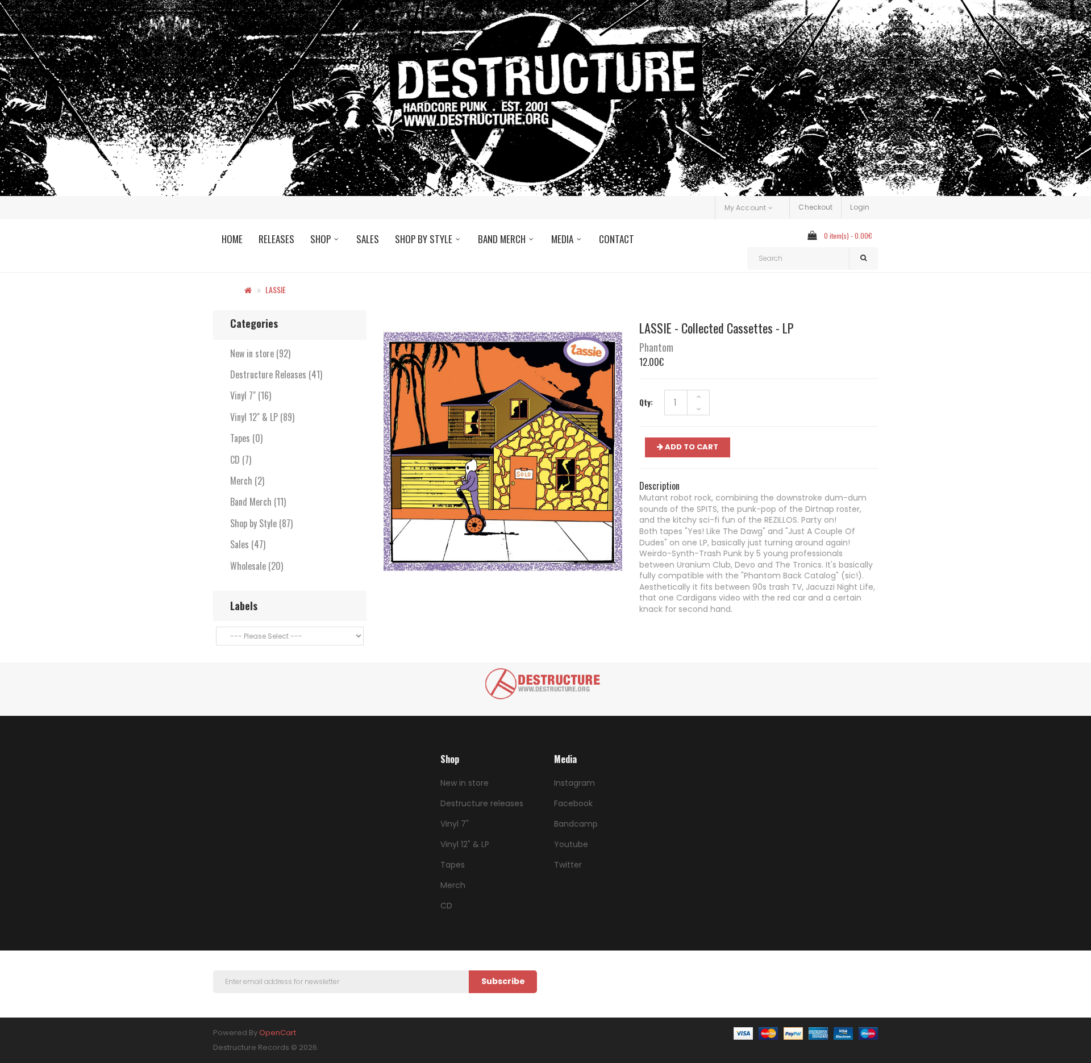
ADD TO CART (690, 446)
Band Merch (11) (258, 501)
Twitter (568, 864)
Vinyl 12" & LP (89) (262, 417)
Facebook (573, 803)
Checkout (815, 207)
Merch (452, 885)
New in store (464, 783)
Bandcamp (576, 823)
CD (446, 905)
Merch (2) (247, 480)
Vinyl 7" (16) (250, 395)
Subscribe (503, 981)
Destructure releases (481, 803)
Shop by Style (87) (261, 523)
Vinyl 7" (454, 823)
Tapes (452, 864)
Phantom (656, 347)
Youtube (571, 844)
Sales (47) (247, 544)
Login (859, 207)
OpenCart (277, 1032)
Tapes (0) (246, 438)
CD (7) (240, 459)
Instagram (574, 783)
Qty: (646, 402)
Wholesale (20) (256, 566)
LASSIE (275, 289)
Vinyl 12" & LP (464, 844)
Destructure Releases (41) (276, 374)
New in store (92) (260, 353)
